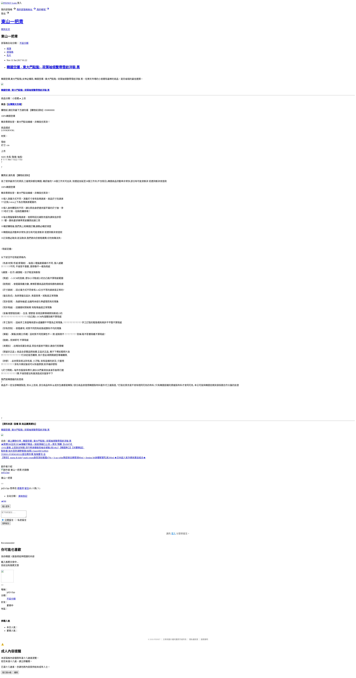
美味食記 (22, 496)
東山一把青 (12, 21)
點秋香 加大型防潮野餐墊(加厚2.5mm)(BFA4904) (24, 451)
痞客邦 (20, 488)
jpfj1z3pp (5, 472)
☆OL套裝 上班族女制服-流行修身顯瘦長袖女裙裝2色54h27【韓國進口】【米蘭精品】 (42, 447)
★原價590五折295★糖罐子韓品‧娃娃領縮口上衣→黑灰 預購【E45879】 (37, 444)
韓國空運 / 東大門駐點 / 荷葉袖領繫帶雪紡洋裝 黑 (25, 430)
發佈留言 (5, 523)
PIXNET (157, 639)
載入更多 (5, 506)
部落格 (10, 52)
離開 (16, 672)
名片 (9, 55)
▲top (3, 501)
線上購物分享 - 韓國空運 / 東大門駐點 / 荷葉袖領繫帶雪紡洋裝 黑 (39, 441)
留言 (26, 488)
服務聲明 (204, 639)
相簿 (9, 49)
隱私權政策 (193, 639)
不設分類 (23, 43)
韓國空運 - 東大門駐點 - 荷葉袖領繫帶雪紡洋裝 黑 (43, 67)
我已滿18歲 (6, 672)
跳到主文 (5, 29)
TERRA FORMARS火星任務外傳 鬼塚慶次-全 (23, 454)
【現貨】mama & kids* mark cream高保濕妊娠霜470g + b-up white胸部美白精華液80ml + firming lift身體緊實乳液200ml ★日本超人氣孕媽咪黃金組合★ (73, 457)
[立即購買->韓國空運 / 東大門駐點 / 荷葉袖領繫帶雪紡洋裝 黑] (2, 84)
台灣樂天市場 (14, 104)
